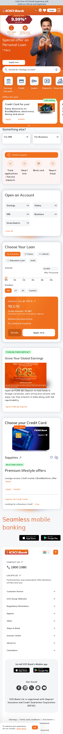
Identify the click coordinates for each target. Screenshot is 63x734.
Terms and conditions (29, 719)
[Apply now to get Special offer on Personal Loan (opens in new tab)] (31, 40)
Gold (33, 260)
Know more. (22, 729)
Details (21, 119)
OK (34, 727)
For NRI (8, 136)
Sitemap (13, 719)
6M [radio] (8, 290)
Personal (14, 254)
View (37, 504)
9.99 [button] (28, 301)
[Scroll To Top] (55, 552)
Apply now (38, 332)
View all (9, 231)
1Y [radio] (16, 290)
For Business (41, 136)
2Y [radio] (23, 290)
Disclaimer (48, 719)
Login (51, 10)
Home (30, 254)
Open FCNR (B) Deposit (16, 407)
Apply (8, 119)
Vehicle (45, 254)
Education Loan (17, 260)
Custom (32, 290)
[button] (31, 69)
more (8, 481)
